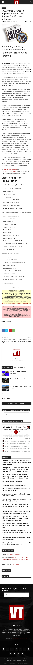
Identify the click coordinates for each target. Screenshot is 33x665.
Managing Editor (6, 21)
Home (3, 5)
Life (2, 382)
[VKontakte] (14, 653)
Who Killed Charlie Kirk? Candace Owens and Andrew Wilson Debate (16, 489)
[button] (2, 2)
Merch (14, 660)
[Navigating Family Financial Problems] (5, 373)
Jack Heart (22, 557)
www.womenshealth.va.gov (9, 171)
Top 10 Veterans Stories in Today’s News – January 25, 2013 (9, 341)
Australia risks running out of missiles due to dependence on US (16, 495)
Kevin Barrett (17, 554)
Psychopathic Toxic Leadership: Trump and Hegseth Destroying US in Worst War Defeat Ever (16, 525)
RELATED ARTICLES (7, 367)
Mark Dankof (11, 559)
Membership (25, 659)
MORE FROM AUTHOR (19, 367)
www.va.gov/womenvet (10, 169)
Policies (14, 659)
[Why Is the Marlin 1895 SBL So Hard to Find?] (5, 388)
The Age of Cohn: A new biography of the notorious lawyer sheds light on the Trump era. (15, 506)
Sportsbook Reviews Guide (17, 663)
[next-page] (5, 394)
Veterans (7, 5)
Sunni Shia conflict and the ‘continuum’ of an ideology (24, 340)
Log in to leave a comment (16, 403)
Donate (19, 659)
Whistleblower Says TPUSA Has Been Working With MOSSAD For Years (16, 500)
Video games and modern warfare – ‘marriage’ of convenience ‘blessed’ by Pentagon (16, 512)
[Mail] (12, 649)
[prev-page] (2, 394)
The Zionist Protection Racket (19, 379)
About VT (4, 303)
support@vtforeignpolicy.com (19, 638)
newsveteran (8, 321)
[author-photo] (16, 355)
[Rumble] (20, 649)
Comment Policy (26, 303)
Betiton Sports (27, 663)
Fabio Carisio (15, 557)
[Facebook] (3, 330)
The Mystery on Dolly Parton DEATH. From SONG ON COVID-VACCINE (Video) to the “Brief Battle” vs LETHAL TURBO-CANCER (15, 469)
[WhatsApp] (13, 330)
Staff (10, 659)
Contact (24, 660)
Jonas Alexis (10, 554)
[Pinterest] (10, 330)
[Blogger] (3, 649)
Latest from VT (6, 457)
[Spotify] (28, 649)
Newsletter (9, 660)
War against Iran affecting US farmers (14, 485)
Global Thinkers (6, 570)
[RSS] (24, 649)
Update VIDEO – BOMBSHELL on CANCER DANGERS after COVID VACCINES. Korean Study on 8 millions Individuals (15, 518)
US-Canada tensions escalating (12, 481)
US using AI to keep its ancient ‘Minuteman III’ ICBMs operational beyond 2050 (16, 543)
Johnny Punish (16, 564)
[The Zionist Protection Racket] (5, 380)
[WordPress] (18, 653)
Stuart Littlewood (20, 559)
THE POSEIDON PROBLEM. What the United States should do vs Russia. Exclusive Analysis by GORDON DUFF (16, 462)
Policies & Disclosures (14, 303)
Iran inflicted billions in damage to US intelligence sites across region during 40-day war (16, 532)
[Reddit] (16, 649)
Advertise (19, 660)
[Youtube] (22, 653)
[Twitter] (6, 330)
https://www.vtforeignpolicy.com (16, 360)
